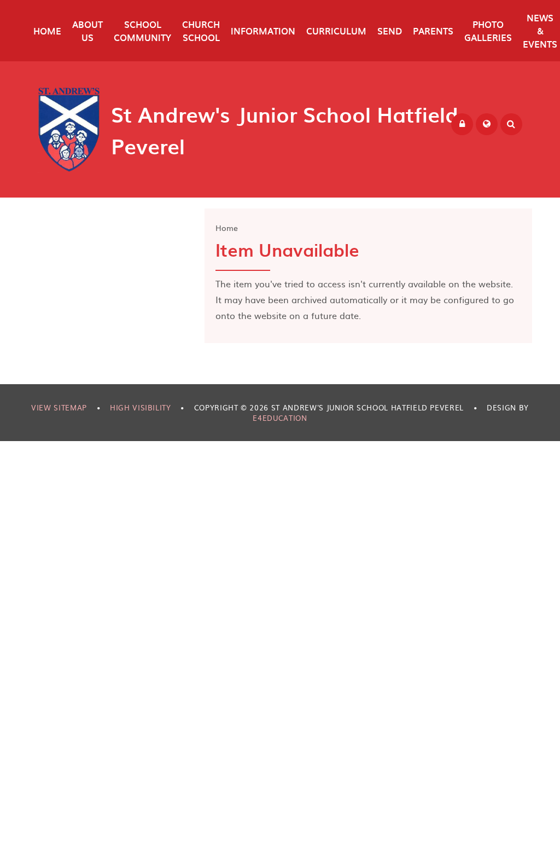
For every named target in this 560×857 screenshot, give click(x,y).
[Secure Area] (462, 124)
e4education (280, 418)
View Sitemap (59, 407)
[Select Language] (487, 124)
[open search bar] (511, 124)
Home (226, 227)
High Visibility (140, 407)
